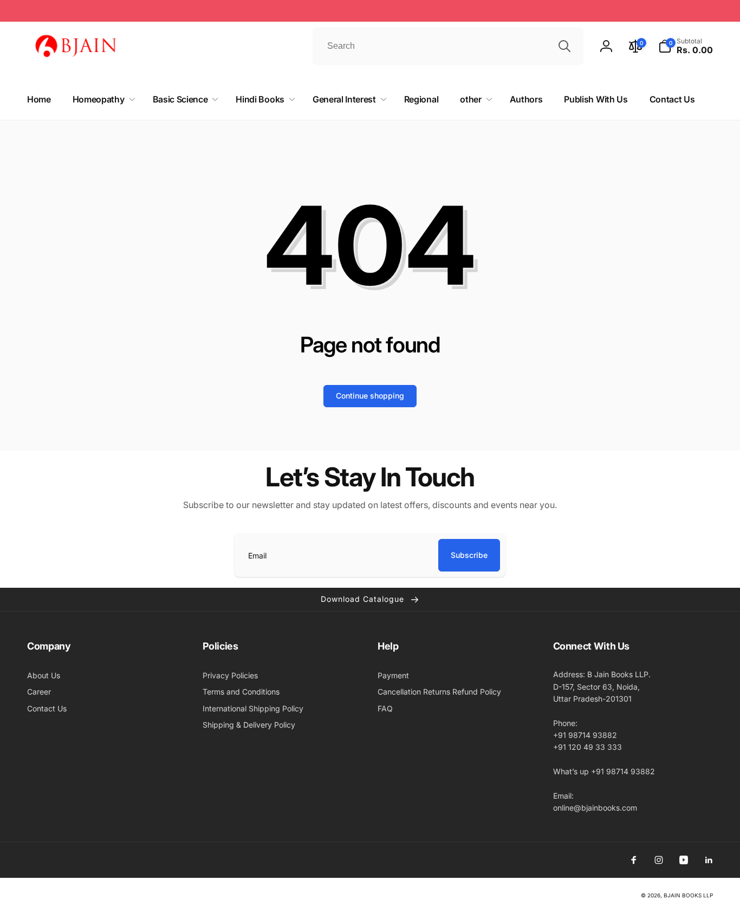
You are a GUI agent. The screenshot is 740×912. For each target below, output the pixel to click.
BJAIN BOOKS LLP (688, 895)
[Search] (564, 46)
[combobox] (448, 46)
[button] (685, 46)
